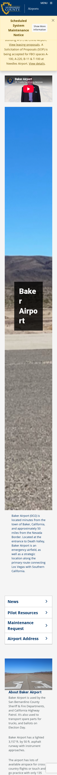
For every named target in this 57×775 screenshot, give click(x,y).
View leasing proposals (24, 45)
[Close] (53, 20)
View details (37, 63)
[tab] (28, 601)
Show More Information (39, 28)
